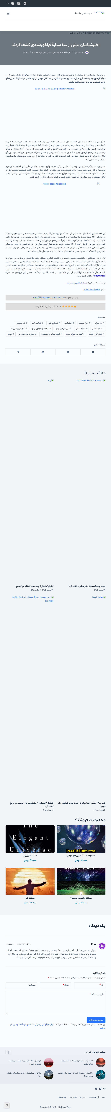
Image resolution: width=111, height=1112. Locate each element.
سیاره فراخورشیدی (63, 328)
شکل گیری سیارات (19, 328)
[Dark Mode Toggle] (6, 1105)
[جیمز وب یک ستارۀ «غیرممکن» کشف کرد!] (81, 480)
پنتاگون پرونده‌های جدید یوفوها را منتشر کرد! (24, 1075)
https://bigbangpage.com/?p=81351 (48, 297)
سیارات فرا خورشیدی (43, 52)
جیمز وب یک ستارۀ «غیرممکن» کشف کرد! (87, 586)
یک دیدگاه (26, 52)
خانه (103, 1097)
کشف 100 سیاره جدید (75, 334)
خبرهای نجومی (56, 52)
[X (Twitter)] (18, 3)
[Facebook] (25, 3)
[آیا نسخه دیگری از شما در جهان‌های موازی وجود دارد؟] (100, 1075)
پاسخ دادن (10, 944)
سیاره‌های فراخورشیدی (41, 328)
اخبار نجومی (84, 323)
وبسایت (31, 985)
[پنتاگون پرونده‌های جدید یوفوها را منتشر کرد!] (48, 1075)
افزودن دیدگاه (96, 994)
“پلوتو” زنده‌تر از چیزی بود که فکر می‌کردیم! (34, 586)
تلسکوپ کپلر (37, 323)
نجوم (33, 52)
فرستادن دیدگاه (96, 1020)
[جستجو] (8, 3)
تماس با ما (73, 1097)
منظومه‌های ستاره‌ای (27, 334)
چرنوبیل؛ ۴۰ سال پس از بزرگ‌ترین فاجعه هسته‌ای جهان (24, 1062)
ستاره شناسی (98, 328)
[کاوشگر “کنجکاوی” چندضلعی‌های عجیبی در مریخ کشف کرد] (29, 697)
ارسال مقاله (62, 1097)
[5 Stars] (63, 306)
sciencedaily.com (92, 289)
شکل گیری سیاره (96, 334)
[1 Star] (75, 306)
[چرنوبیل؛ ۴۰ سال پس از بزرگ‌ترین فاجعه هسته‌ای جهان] (48, 1062)
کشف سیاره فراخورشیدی (51, 334)
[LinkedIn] (42, 352)
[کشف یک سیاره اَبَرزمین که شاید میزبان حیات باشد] (100, 1062)
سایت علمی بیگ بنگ (83, 13)
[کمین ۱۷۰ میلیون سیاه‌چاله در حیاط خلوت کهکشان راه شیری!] (81, 697)
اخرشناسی (69, 323)
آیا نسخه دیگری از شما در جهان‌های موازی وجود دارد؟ (75, 1075)
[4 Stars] (66, 306)
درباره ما (82, 1097)
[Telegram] (18, 352)
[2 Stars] (72, 306)
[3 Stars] (69, 306)
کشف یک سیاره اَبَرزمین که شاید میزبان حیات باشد (77, 1062)
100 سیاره (99, 323)
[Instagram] (12, 3)
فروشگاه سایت (94, 1097)
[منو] (8, 13)
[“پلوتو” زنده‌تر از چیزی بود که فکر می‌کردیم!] (29, 480)
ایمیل (66, 985)
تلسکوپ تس (54, 323)
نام (101, 985)
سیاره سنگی (81, 328)
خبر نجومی (22, 323)
